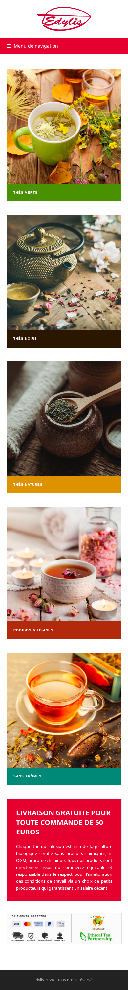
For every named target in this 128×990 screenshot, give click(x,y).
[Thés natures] (64, 126)
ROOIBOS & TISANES (33, 630)
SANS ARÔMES (27, 776)
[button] (32, 46)
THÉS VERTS (25, 192)
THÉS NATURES (28, 484)
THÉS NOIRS (25, 338)
